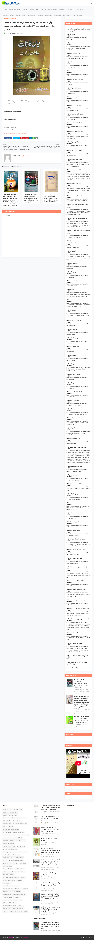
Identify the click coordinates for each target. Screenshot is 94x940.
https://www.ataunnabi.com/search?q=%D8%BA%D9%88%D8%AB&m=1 (77, 199)
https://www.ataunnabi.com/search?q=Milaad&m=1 (77, 332)
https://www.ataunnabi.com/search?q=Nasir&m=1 (77, 584)
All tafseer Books (7, 883)
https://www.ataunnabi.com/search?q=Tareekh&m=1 (77, 386)
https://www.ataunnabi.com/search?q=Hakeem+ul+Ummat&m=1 (77, 235)
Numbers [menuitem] (69, 9)
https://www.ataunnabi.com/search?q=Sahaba (77, 82)
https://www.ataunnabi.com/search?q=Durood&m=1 (77, 341)
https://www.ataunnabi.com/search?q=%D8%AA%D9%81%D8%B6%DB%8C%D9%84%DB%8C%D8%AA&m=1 (78, 293)
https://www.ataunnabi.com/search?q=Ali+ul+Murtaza (77, 117)
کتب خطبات (20, 905)
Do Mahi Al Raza (7, 908)
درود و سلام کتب (6, 872)
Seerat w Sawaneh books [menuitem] (49, 9)
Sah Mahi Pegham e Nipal (9, 905)
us (15, 911)
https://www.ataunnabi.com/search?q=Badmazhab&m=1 (77, 245)
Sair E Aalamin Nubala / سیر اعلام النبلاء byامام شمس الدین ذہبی (50, 818)
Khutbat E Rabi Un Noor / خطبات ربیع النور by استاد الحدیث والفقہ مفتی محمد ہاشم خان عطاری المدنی (81, 719)
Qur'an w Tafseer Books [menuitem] (31, 9)
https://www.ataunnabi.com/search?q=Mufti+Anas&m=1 (77, 561)
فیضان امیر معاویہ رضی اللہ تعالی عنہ (11, 855)
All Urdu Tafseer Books (9, 880)
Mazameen (17, 897)
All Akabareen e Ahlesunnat (10, 818)
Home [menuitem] (5, 9)
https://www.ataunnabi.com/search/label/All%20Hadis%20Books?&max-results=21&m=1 (78, 47)
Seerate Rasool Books (22, 133)
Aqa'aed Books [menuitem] (77, 15)
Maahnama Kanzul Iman (19, 894)
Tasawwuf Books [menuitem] (8, 15)
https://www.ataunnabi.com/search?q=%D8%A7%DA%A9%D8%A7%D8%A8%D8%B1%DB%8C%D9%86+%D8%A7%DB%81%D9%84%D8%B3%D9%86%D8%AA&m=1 (78, 176)
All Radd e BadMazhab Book (10, 812)
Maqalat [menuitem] (61, 9)
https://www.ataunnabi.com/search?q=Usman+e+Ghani (77, 108)
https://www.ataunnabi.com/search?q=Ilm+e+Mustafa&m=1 (77, 469)
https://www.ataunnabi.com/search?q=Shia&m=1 (77, 266)
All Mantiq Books (7, 894)
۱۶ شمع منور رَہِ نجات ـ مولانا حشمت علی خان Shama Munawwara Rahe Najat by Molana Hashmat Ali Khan (51, 198)
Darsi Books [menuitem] (67, 15)
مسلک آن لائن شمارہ (7, 897)
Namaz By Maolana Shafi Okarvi (49, 839)
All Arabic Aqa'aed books (18, 872)
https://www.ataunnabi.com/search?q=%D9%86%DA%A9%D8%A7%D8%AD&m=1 (78, 637)
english (11, 911)
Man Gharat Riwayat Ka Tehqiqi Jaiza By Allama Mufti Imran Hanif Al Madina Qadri (50, 850)
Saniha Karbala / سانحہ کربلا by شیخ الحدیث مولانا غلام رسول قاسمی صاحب (50, 885)
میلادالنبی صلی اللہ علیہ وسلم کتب (11, 829)
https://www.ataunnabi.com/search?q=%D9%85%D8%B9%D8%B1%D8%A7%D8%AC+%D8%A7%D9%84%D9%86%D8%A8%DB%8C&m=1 (78, 648)
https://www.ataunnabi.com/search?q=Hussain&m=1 (77, 154)
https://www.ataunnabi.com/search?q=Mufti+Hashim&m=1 (77, 553)
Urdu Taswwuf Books (16, 900)
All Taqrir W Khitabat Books (16, 860)
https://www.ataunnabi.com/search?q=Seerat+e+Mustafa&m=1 (77, 56)
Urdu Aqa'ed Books (8, 874)
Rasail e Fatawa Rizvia (18, 832)
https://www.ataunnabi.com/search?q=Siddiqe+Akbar (77, 91)
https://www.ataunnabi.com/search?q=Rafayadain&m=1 (77, 525)
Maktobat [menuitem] (40, 15)
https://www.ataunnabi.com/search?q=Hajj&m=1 (77, 395)
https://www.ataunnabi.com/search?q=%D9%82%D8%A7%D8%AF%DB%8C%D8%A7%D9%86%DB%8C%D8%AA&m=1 (78, 256)
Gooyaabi (25, 937)
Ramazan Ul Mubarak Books (10, 849)
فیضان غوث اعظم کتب (20, 840)
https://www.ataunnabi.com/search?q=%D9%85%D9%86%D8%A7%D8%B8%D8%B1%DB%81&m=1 (78, 304)
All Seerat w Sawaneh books (10, 815)
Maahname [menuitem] (48, 15)
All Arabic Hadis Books (8, 843)
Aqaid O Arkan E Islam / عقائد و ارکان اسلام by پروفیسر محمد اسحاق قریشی (50, 909)
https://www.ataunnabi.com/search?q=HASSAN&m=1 (77, 145)
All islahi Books (18, 809)
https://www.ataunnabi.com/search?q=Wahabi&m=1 (77, 275)
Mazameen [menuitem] (31, 15)
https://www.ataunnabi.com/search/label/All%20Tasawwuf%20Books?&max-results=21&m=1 (78, 368)
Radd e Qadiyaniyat (8, 826)
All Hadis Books (16, 821)
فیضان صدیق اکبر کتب (8, 852)
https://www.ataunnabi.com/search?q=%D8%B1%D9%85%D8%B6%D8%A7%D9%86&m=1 (78, 422)
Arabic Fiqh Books (7, 891)
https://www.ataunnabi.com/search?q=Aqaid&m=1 (77, 65)
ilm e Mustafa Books (8, 857)
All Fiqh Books (22, 818)
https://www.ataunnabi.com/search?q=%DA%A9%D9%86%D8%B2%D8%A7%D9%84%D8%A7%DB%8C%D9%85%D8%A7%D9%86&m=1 (78, 223)
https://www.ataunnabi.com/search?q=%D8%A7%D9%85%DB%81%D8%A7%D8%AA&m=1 (78, 135)
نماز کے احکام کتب (7, 832)
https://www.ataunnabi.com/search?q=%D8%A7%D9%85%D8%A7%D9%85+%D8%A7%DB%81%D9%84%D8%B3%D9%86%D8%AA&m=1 (78, 211)
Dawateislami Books (22, 835)
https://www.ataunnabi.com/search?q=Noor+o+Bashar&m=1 (77, 478)
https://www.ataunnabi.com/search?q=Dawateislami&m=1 (77, 533)
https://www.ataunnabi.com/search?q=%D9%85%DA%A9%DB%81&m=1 (77, 412)
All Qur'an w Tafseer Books (20, 823)
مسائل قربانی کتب (22, 911)
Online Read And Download (12, 111)
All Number (17, 891)
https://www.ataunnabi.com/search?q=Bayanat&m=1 (77, 442)
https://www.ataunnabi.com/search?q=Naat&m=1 (77, 350)
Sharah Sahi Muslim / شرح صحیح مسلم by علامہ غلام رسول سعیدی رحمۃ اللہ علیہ (50, 829)
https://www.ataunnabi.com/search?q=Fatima (77, 126)
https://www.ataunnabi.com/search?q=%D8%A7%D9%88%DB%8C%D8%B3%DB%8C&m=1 (78, 543)
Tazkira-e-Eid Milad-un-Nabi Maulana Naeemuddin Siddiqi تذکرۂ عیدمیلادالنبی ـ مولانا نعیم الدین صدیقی (31, 198)
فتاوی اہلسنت (19, 838)
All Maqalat (19, 880)
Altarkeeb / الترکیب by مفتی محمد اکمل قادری (49, 874)
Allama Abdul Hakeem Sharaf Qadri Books (14, 869)
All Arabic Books (7, 823)
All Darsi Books (6, 821)
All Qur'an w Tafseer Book (9, 903)
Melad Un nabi (6, 835)
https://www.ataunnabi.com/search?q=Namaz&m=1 (77, 516)
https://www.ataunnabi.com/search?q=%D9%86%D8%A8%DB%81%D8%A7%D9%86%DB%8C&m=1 (78, 613)
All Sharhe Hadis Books (21, 852)
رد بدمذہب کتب (21, 846)
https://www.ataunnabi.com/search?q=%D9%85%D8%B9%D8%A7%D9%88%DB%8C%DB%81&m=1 (78, 163)
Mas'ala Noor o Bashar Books (10, 886)
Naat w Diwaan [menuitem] (20, 15)
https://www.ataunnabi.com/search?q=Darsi (77, 74)
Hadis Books (6, 900)
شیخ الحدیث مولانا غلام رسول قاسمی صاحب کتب (14, 877)
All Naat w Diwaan (7, 889)
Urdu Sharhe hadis (7, 866)
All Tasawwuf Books (8, 840)
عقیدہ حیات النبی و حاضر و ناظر (10, 863)
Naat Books (22, 863)
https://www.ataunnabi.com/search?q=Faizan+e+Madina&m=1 (77, 403)
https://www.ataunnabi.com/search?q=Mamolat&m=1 (77, 324)
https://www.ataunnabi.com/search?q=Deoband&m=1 (77, 284)
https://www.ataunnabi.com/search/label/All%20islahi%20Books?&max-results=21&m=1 (78, 432)
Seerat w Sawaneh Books (9, 846)
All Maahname (17, 889)
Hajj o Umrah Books (18, 908)
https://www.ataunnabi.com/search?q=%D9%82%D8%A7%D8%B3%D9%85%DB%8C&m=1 (78, 593)
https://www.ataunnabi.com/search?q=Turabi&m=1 (77, 603)
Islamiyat (25, 889)
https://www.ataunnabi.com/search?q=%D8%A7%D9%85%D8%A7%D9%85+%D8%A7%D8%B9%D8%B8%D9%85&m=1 (78, 189)
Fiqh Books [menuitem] (57, 15)
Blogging (10, 937)
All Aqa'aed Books (10, 133)
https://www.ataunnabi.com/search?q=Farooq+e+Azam (77, 100)
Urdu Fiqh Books (19, 857)
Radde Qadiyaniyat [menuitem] (15, 9)
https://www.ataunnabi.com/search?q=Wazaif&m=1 (77, 358)
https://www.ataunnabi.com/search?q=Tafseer (77, 37)
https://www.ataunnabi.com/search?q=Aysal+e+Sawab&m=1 (77, 497)
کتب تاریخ (5, 860)
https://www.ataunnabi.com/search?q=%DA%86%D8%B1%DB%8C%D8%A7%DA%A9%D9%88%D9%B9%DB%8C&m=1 (78, 574)
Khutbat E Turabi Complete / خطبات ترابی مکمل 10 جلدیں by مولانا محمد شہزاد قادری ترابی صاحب (50, 863)
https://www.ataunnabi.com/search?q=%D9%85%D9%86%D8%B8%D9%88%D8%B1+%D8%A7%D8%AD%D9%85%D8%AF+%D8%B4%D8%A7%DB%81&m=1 (78, 625)
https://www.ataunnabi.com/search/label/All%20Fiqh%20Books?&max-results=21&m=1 (78, 507)
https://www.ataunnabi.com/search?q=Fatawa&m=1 (77, 377)
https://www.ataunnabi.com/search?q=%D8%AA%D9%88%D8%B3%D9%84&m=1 (78, 488)
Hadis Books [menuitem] (79, 9)
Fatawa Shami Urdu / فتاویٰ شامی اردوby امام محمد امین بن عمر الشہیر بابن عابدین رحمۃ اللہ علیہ (50, 897)
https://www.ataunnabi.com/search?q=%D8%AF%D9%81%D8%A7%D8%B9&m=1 (78, 314)
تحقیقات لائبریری (12, 33)
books (13, 835)
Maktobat (5, 911)
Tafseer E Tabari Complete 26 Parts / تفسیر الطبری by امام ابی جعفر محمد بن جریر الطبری (50, 807)
